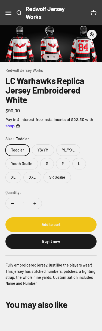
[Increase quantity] (35, 203)
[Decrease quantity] (12, 203)
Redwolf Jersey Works (24, 70)
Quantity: (13, 192)
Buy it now (51, 241)
